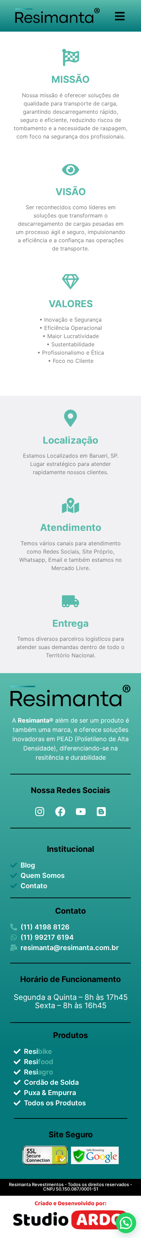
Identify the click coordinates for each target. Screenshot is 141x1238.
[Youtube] (80, 811)
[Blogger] (101, 811)
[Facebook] (60, 811)
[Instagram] (39, 811)
